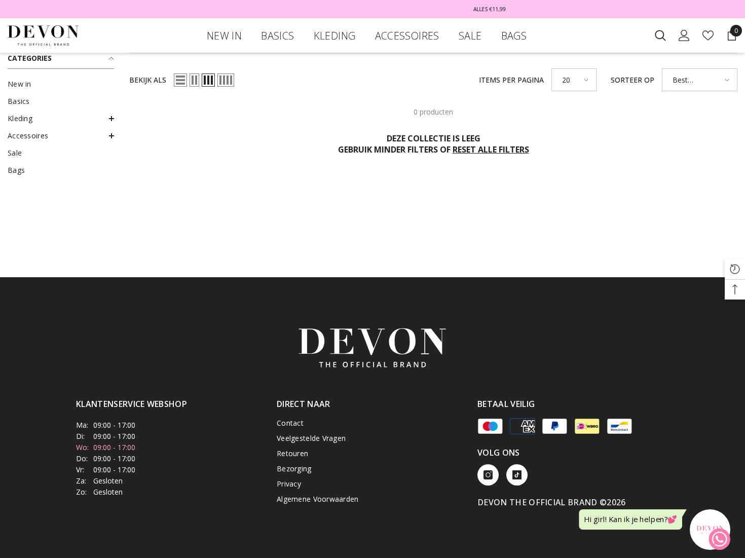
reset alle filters (491, 149)
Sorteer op (632, 80)
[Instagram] (488, 475)
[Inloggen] (684, 35)
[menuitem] (61, 84)
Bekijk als (147, 80)
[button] (61, 118)
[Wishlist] (708, 35)
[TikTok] (517, 475)
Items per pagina (511, 80)
